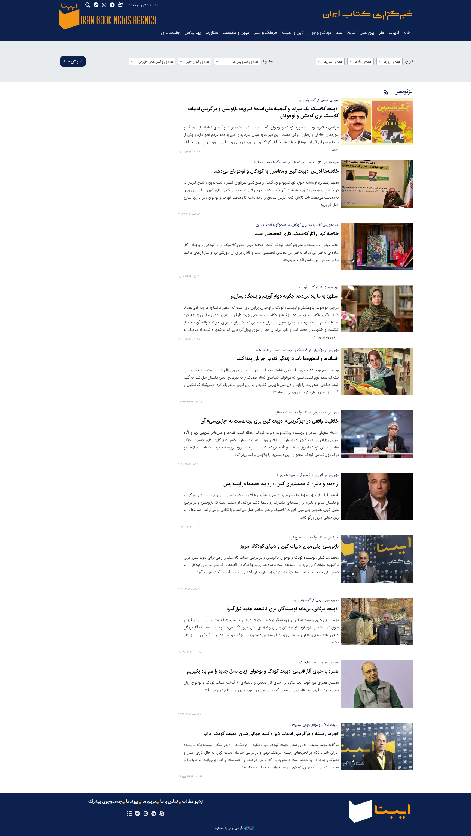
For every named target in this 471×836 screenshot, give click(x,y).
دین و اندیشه (292, 32)
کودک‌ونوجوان (319, 32)
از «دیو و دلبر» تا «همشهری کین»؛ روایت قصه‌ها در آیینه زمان (281, 484)
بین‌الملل (367, 32)
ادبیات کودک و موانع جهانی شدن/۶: (315, 724)
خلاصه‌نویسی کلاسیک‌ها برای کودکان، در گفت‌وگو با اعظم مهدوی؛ (297, 224)
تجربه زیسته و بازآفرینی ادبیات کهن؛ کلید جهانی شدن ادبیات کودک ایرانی (271, 734)
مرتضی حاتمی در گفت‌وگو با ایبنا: (317, 100)
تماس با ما (169, 801)
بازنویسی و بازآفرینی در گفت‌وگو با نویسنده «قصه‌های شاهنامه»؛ (297, 350)
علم (339, 32)
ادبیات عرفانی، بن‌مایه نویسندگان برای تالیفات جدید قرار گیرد (283, 609)
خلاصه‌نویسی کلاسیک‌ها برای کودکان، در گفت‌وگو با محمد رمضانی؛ (296, 162)
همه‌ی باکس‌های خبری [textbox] (156, 62)
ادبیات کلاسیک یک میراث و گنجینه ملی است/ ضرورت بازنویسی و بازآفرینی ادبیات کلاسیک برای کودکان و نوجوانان (263, 112)
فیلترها (268, 61)
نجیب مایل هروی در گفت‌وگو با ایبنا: (315, 600)
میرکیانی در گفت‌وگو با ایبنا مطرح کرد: (314, 537)
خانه (406, 32)
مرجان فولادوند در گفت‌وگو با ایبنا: (317, 287)
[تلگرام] (153, 814)
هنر (381, 32)
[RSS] (386, 92)
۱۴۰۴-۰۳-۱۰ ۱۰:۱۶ (189, 464)
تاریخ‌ (350, 32)
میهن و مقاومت (236, 32)
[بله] (137, 814)
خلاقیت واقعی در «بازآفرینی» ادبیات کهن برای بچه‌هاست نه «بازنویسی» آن (270, 421)
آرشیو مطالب (192, 801)
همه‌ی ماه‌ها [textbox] (363, 62)
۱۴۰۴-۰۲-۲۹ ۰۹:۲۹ (189, 652)
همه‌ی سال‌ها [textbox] (333, 62)
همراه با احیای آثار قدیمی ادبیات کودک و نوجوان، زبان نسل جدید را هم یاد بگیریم (263, 671)
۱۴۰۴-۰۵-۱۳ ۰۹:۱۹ (189, 277)
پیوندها (132, 801)
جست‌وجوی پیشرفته (105, 801)
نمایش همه (72, 61)
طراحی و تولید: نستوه (229, 828)
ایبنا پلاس (193, 32)
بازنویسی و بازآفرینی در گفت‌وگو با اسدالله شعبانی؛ (306, 412)
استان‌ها (212, 32)
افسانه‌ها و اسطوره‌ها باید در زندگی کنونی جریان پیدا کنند (287, 358)
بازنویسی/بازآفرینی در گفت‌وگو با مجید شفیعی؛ (308, 475)
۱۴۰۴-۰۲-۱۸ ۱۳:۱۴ (189, 714)
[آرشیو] (129, 814)
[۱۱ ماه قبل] (377, 184)
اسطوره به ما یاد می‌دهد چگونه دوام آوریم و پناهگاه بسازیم (285, 296)
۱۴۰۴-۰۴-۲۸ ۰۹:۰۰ (189, 339)
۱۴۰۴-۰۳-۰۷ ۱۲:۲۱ (189, 527)
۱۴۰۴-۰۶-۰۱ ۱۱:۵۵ (189, 214)
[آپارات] (162, 814)
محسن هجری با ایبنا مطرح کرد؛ (318, 662)
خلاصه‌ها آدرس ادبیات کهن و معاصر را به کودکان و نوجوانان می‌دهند (276, 171)
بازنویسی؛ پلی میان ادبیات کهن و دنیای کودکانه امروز (289, 546)
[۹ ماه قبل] (377, 121)
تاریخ (409, 61)
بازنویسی (404, 91)
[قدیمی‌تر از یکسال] (377, 246)
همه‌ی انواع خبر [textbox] (197, 62)
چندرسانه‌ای (170, 32)
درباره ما (149, 801)
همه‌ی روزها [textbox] (392, 62)
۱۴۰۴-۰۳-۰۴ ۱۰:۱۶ (189, 589)
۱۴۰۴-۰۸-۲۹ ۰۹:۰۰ (189, 152)
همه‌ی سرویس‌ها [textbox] (245, 62)
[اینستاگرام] (145, 814)
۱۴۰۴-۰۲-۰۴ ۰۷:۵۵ (190, 777)
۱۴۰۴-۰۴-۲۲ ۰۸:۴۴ (190, 402)
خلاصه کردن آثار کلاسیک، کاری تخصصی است (297, 234)
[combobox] (389, 61)
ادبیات (394, 32)
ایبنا (368, 15)
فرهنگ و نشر (265, 32)
